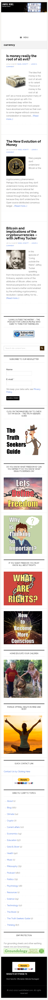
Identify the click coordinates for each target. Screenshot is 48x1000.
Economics (12, 833)
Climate (10, 814)
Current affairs (13, 827)
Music (9, 860)
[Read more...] (20, 206)
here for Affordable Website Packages (24, 979)
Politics (10, 879)
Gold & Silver (13, 847)
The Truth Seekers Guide (18, 918)
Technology (12, 905)
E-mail (10, 379)
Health (10, 853)
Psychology (12, 886)
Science (10, 899)
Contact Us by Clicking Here (17, 771)
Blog (9, 807)
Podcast (11, 873)
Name (9, 369)
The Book (11, 912)
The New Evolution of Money (23, 143)
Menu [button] (26, 37)
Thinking (11, 925)
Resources (12, 892)
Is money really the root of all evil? (21, 57)
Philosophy (12, 866)
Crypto (10, 820)
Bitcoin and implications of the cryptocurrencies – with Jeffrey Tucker (21, 233)
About (10, 801)
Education (12, 840)
